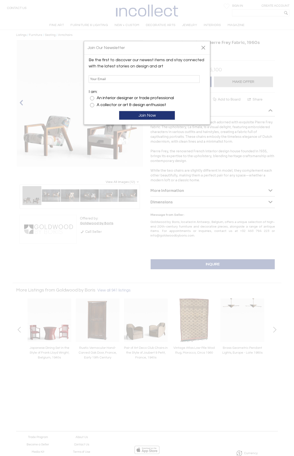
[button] (203, 47)
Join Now (147, 115)
